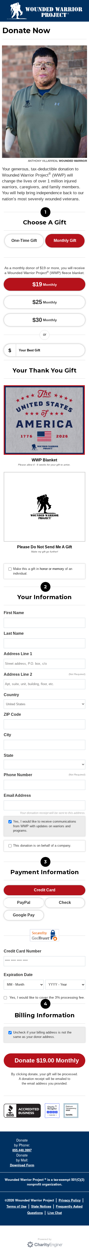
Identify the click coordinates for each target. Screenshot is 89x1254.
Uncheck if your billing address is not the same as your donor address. (42, 1035)
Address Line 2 (44, 674)
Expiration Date (18, 975)
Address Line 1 (18, 654)
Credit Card (44, 890)
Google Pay (24, 915)
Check (65, 902)
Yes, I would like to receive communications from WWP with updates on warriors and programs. (44, 826)
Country (11, 695)
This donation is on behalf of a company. (42, 845)
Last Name (14, 633)
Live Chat (54, 1212)
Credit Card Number (22, 951)
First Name (14, 613)
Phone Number (44, 775)
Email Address (17, 795)
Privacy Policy (70, 1200)
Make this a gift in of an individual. (42, 571)
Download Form (22, 1165)
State (8, 755)
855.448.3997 (22, 1150)
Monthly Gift (65, 240)
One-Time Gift (24, 240)
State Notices (41, 1206)
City (7, 735)
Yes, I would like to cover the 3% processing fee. (47, 997)
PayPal (23, 902)
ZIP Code (12, 714)
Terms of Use (16, 1206)
